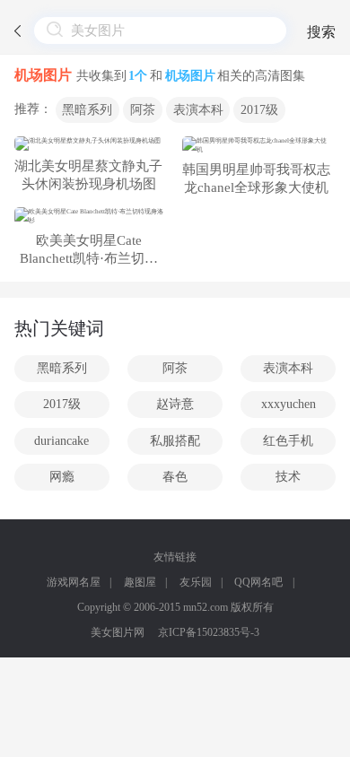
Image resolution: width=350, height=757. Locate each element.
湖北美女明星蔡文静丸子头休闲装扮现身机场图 (88, 175)
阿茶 (142, 110)
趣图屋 (140, 582)
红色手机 (288, 441)
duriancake (61, 441)
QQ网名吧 (258, 582)
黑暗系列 (87, 110)
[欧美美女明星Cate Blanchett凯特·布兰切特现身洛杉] (88, 216)
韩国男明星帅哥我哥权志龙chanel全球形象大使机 (256, 178)
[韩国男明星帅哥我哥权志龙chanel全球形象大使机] (256, 145)
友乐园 (195, 582)
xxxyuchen (288, 404)
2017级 (259, 110)
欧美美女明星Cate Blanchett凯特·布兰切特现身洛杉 (89, 250)
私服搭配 (175, 441)
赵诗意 (175, 404)
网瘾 (61, 476)
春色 (175, 476)
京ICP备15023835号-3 (208, 632)
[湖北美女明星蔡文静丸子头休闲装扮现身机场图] (88, 143)
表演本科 (198, 110)
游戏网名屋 (74, 582)
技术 (288, 476)
